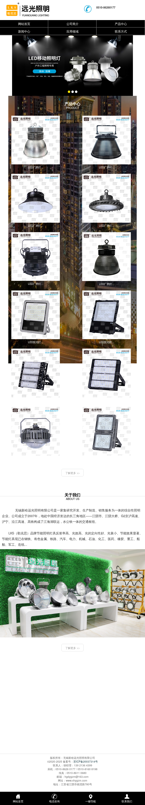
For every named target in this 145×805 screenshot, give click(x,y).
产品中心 (121, 24)
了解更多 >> (72, 473)
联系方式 (121, 31)
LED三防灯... (35, 458)
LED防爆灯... (106, 458)
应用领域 (72, 31)
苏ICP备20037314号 (85, 761)
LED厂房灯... (35, 167)
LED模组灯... (35, 400)
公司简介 (72, 24)
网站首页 (24, 24)
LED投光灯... (35, 342)
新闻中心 (24, 31)
